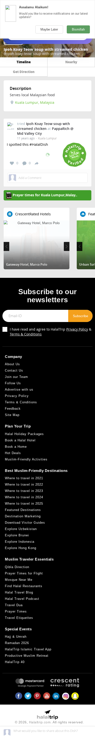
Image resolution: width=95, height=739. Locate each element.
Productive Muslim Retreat (26, 655)
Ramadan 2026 (17, 643)
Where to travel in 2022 (24, 484)
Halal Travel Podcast (22, 599)
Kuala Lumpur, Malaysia (34, 102)
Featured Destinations (23, 510)
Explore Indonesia (19, 541)
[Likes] (12, 163)
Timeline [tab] (24, 62)
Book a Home (16, 446)
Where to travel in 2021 (24, 478)
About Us (12, 364)
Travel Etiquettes (19, 618)
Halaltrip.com (40, 722)
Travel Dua (14, 605)
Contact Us (14, 370)
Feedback (13, 408)
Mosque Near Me (18, 580)
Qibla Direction (17, 567)
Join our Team (16, 377)
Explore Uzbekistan (21, 529)
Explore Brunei (17, 535)
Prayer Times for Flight (24, 573)
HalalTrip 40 (15, 662)
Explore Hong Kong (20, 548)
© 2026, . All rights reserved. (49, 722)
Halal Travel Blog (19, 592)
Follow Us (13, 383)
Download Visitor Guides (25, 522)
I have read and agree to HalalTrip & (50, 331)
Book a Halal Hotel (20, 440)
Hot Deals (13, 453)
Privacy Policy (77, 329)
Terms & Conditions (26, 334)
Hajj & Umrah (16, 636)
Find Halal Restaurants (23, 586)
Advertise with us (19, 389)
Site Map (12, 415)
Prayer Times (16, 611)
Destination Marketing (23, 516)
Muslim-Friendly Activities (26, 459)
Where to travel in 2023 (24, 491)
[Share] (36, 163)
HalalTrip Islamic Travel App (28, 649)
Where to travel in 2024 (24, 497)
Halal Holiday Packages (24, 434)
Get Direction (24, 71)
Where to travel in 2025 (24, 503)
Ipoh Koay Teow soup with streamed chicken (43, 126)
